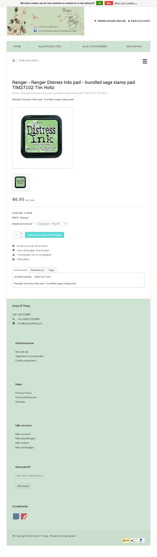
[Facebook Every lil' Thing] (16, 516)
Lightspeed (69, 535)
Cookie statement (26, 360)
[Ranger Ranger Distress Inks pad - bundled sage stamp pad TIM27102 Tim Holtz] (42, 138)
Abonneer (23, 486)
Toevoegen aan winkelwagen (44, 235)
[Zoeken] (14, 60)
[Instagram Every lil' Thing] (24, 516)
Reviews (37, 270)
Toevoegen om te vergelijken (34, 254)
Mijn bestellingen (25, 438)
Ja (99, 3)
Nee (109, 3)
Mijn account (140, 21)
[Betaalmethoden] (126, 540)
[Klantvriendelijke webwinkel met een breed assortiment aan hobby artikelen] (48, 21)
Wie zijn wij (134, 46)
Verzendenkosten (26, 397)
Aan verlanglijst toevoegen (32, 250)
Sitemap (20, 401)
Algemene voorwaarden (29, 356)
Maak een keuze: (23, 223)
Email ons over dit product (32, 246)
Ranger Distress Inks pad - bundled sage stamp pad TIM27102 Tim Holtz (64, 93)
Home (17, 46)
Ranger (24, 217)
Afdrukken (23, 259)
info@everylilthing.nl (29, 323)
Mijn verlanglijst (24, 447)
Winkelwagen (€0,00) (111, 21)
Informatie (20, 270)
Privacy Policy (23, 393)
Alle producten (49, 46)
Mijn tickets (22, 442)
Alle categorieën (94, 46)
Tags (51, 270)
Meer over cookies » (126, 3)
